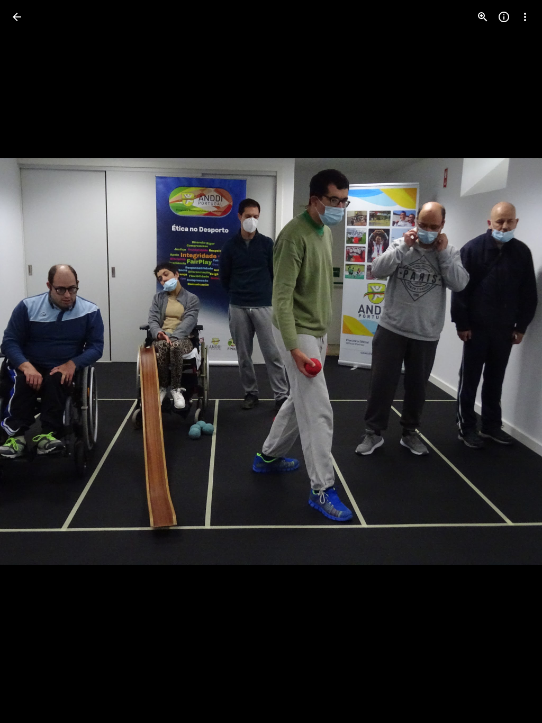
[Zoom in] (482, 17)
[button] (29, 361)
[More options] (525, 17)
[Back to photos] (17, 17)
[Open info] (503, 17)
